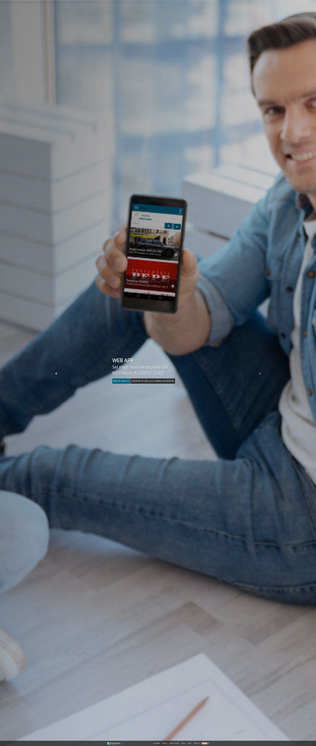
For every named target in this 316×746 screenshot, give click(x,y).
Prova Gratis (121, 381)
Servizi (164, 743)
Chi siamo (156, 743)
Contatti (197, 743)
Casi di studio (174, 743)
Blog (189, 743)
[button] (56, 373)
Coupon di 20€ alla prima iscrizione (152, 381)
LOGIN (204, 743)
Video (183, 743)
